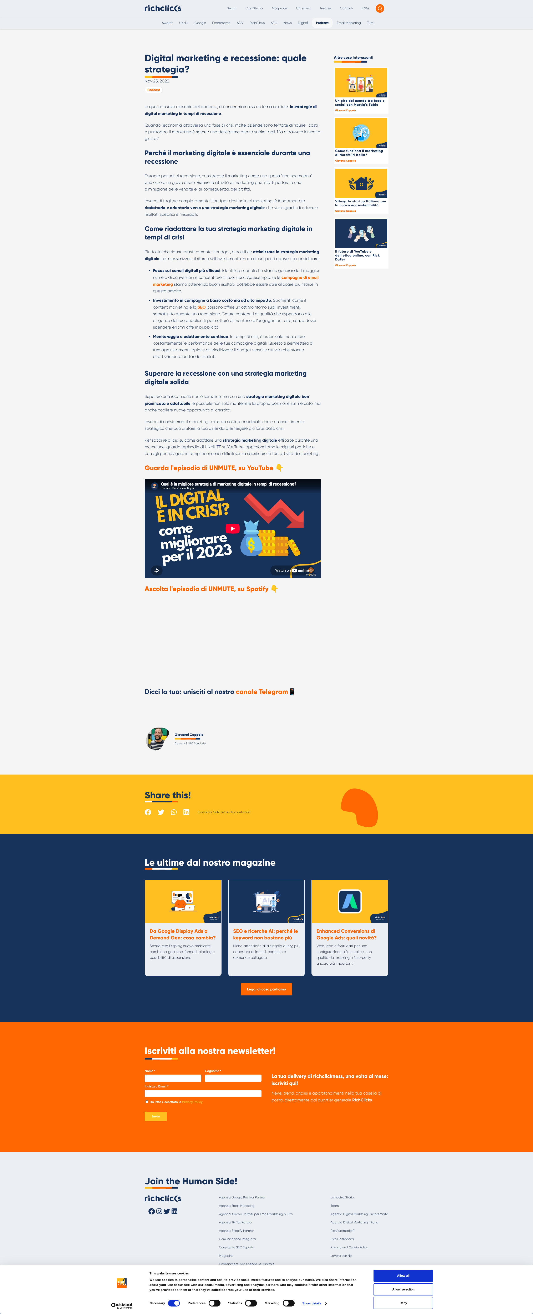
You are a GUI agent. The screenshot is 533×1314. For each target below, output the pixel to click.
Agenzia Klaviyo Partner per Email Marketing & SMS (256, 1214)
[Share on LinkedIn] (186, 812)
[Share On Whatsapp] (174, 812)
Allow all (403, 1275)
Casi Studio (254, 8)
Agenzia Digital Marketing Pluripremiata (359, 1214)
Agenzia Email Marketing (236, 1206)
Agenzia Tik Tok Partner (235, 1222)
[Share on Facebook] (148, 812)
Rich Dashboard (342, 1239)
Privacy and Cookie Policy (349, 1247)
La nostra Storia (342, 1197)
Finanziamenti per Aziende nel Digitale (246, 1264)
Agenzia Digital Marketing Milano (354, 1222)
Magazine (279, 8)
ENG (365, 8)
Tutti (370, 23)
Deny (403, 1303)
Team (335, 1206)
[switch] (214, 1303)
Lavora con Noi (341, 1256)
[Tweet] (161, 812)
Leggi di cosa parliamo (266, 989)
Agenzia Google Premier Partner (242, 1197)
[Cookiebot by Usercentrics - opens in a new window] (122, 1306)
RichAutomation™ (343, 1231)
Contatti (346, 8)
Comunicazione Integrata (237, 1239)
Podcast (153, 90)
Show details (311, 1303)
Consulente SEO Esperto (236, 1247)
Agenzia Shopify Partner (236, 1231)
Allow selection (403, 1289)
